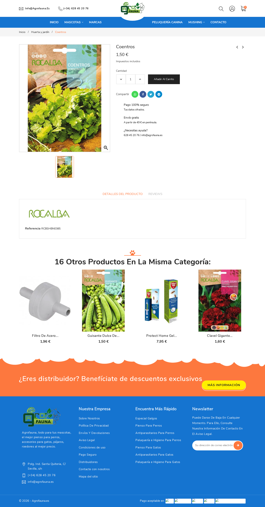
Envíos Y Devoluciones (94, 433)
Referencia (33, 228)
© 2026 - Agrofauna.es (34, 501)
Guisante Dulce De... (103, 336)
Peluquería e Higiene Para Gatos (157, 462)
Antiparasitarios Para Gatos (154, 455)
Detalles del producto (123, 194)
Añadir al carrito (164, 79)
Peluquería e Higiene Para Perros (158, 440)
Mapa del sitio (88, 477)
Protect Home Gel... (161, 336)
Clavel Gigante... (220, 336)
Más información (224, 385)
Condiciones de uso (92, 447)
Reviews (155, 194)
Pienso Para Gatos (148, 447)
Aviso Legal (87, 440)
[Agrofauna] (41, 417)
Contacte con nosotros (94, 469)
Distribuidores (88, 462)
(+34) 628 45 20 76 (76, 8)
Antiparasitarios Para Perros (154, 433)
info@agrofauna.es (37, 8)
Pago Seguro (88, 455)
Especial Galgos (146, 418)
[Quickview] (45, 327)
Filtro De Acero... (45, 336)
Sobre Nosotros (89, 418)
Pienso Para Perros (148, 426)
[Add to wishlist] (55, 327)
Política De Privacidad (94, 426)
